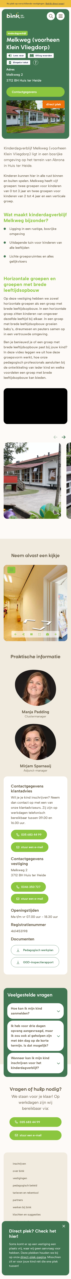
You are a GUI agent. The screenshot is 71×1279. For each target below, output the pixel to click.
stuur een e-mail (32, 847)
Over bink (18, 1171)
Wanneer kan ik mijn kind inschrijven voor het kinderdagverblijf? (30, 1063)
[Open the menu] (60, 16)
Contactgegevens (24, 92)
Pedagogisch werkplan (38, 950)
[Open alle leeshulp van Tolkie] (35, 62)
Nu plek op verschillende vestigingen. (35, 3)
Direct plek (53, 104)
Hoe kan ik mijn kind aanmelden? (26, 1010)
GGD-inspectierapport (38, 962)
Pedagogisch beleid (25, 1185)
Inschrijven (19, 1163)
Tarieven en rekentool (26, 1192)
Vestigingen (20, 1178)
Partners (18, 1200)
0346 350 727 (30, 887)
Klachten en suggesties (27, 1214)
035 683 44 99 (31, 834)
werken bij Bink (22, 1207)
